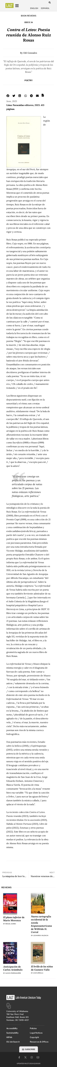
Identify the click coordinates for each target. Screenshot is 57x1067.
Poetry (28, 80)
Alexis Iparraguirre (13, 973)
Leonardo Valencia (40, 935)
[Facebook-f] (19, 1057)
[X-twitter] (25, 1057)
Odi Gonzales (30, 52)
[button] (49, 2)
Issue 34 (28, 22)
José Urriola (38, 973)
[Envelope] (37, 1057)
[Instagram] (31, 1057)
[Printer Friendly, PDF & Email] (43, 96)
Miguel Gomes (10, 924)
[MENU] (19, 6)
